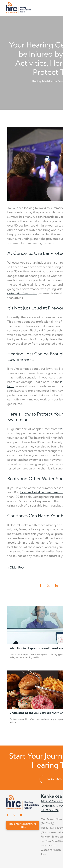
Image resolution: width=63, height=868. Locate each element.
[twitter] (14, 815)
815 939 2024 (49, 810)
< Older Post (15, 567)
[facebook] (8, 815)
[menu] (59, 6)
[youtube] (21, 815)
